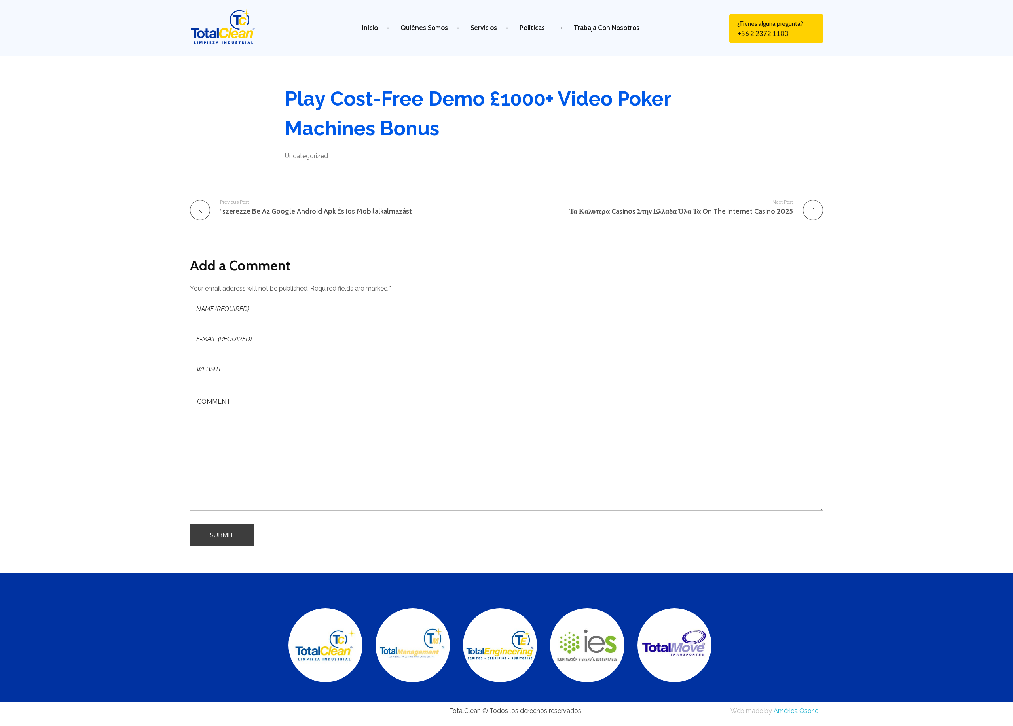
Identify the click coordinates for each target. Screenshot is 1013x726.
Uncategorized (306, 156)
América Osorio (796, 711)
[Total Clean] (231, 26)
